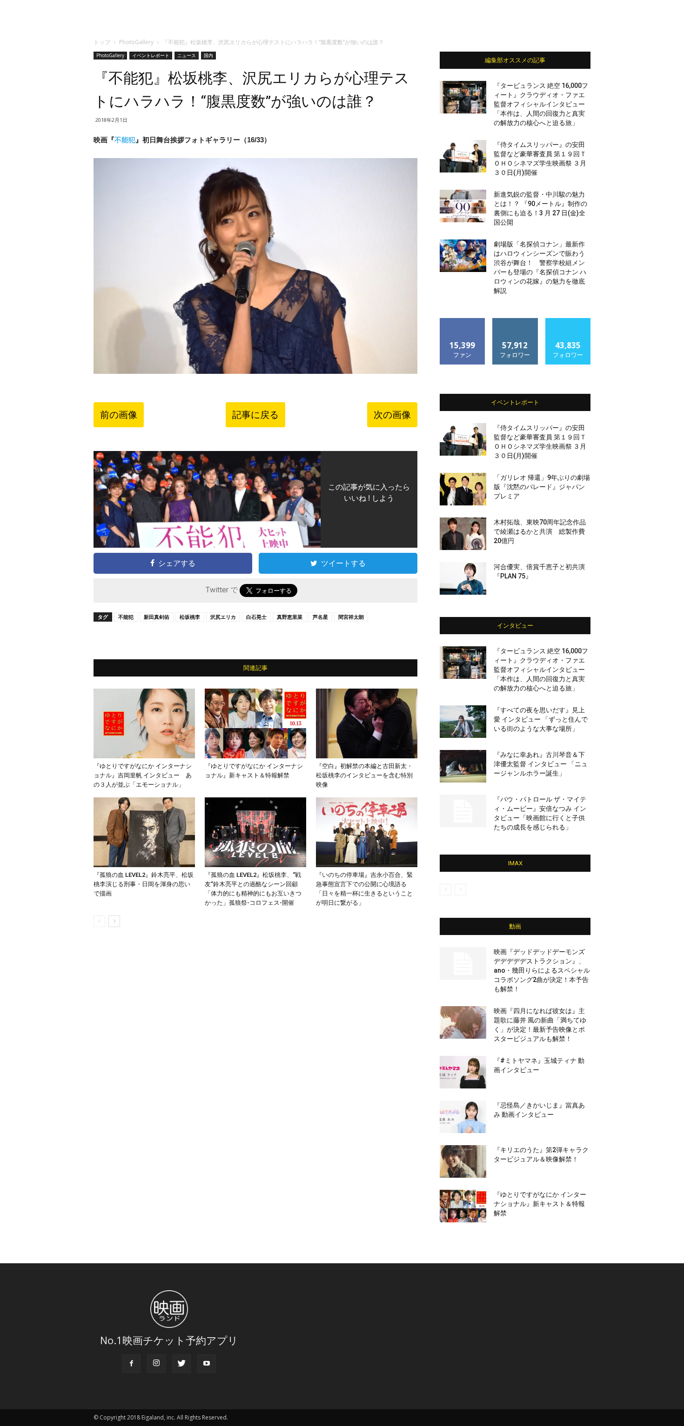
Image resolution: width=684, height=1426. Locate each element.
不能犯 (124, 140)
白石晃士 (256, 616)
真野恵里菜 (289, 616)
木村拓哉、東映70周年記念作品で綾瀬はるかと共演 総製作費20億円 (540, 531)
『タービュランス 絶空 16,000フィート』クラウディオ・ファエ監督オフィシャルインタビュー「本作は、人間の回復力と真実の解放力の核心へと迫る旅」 (541, 104)
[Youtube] (206, 1363)
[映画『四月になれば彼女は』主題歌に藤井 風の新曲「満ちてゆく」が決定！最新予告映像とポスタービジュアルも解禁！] (463, 1022)
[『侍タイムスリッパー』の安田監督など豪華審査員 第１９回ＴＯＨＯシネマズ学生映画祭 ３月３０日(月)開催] (463, 156)
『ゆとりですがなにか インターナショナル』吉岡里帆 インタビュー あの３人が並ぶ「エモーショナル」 (143, 775)
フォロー (515, 321)
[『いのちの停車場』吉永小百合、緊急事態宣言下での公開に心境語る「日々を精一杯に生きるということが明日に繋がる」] (366, 832)
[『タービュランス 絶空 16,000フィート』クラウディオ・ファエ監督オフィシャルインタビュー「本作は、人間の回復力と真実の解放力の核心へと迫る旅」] (463, 97)
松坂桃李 (190, 616)
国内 (208, 55)
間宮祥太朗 (351, 616)
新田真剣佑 (156, 616)
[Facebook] (131, 1363)
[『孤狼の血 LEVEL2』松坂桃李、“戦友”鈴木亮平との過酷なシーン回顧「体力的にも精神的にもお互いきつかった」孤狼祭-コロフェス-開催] (255, 832)
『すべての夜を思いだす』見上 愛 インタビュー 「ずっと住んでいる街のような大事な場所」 (541, 719)
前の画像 (118, 415)
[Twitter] (181, 1363)
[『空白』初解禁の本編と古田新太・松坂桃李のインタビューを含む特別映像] (366, 723)
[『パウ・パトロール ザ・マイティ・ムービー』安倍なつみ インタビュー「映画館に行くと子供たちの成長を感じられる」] (463, 811)
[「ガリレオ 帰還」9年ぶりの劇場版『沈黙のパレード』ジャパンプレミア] (463, 489)
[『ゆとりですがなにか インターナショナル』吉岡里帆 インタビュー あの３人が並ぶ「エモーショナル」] (144, 723)
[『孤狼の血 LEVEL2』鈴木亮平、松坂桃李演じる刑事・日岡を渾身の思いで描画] (144, 832)
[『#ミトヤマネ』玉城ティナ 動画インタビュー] (463, 1072)
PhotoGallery (136, 42)
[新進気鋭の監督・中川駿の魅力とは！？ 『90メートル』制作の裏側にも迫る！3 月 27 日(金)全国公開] (463, 206)
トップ (102, 42)
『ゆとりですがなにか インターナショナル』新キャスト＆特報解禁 (540, 1204)
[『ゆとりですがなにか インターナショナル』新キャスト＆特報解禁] (255, 723)
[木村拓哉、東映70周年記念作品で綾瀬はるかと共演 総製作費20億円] (463, 533)
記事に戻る (255, 415)
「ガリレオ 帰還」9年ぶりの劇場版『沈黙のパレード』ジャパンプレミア (542, 487)
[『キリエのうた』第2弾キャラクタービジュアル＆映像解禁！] (463, 1161)
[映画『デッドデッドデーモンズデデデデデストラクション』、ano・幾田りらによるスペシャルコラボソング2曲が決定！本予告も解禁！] (463, 963)
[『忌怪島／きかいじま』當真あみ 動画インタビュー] (463, 1117)
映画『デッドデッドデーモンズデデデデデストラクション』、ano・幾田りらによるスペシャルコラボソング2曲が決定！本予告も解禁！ (542, 970)
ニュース (186, 55)
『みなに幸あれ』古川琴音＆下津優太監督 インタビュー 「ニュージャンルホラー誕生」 (541, 764)
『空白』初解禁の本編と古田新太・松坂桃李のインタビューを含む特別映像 (364, 775)
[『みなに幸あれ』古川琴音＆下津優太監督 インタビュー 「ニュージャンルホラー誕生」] (463, 766)
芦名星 (320, 616)
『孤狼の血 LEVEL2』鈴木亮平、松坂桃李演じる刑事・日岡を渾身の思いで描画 (144, 884)
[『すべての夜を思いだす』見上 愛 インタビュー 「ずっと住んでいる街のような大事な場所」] (463, 721)
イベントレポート (150, 55)
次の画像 (392, 415)
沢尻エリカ (223, 616)
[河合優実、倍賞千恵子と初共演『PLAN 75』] (463, 578)
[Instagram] (156, 1363)
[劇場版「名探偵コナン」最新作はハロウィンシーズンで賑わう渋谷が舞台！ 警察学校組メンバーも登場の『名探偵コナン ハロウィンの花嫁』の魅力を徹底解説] (463, 255)
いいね (462, 321)
